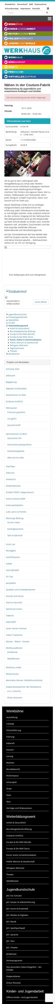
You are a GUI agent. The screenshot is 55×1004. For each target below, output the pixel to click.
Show (8, 788)
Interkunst (11, 479)
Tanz (8, 801)
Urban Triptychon (14, 635)
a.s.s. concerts (14, 691)
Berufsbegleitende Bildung (22, 331)
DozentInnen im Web (16, 395)
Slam (8, 795)
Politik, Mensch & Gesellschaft (24, 342)
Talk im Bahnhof (14, 535)
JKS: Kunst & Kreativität (17, 908)
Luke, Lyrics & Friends (16, 511)
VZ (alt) (11, 322)
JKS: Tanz (10, 941)
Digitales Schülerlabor (16, 388)
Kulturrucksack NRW (15, 498)
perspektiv (11, 583)
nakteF (9, 563)
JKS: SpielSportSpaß (15, 928)
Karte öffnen (41, 302)
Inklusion (10, 472)
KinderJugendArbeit (17, 317)
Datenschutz (40, 4)
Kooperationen (13, 976)
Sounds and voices (15, 596)
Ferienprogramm (14, 960)
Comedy (10, 723)
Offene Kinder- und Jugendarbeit (22, 997)
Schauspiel (11, 782)
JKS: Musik (11, 921)
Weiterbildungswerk (18, 325)
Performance (12, 775)
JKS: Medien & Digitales (17, 915)
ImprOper (10, 466)
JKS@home (12, 652)
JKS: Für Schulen (14, 895)
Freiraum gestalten (16, 412)
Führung (10, 736)
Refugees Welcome (19, 345)
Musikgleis (11, 550)
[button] (7, 314)
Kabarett (10, 743)
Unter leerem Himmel (16, 628)
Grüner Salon (13, 522)
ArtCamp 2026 (12, 369)
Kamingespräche (15, 529)
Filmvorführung (13, 730)
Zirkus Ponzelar (13, 982)
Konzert (10, 749)
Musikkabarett (13, 769)
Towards (10, 615)
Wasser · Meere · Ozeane (17, 641)
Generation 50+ (14, 438)
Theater (13, 351)
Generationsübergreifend (19, 444)
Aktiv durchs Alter (15, 457)
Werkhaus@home (14, 648)
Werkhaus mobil (13, 667)
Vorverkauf (22, 4)
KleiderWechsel (13, 485)
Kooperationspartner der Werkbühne (23, 687)
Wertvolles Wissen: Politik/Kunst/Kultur (24, 680)
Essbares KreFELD (14, 401)
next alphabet (12, 570)
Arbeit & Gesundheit (19, 328)
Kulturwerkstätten (14, 505)
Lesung (9, 756)
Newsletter (10, 4)
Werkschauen (12, 674)
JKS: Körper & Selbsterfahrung (20, 902)
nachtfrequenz (13, 557)
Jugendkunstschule (17, 314)
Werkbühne (13, 353)
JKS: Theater (12, 947)
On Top (9, 576)
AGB (31, 4)
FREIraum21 (11, 408)
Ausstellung (11, 717)
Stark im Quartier (14, 602)
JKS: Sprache (12, 934)
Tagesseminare (17, 348)
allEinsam (10, 375)
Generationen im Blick (16, 434)
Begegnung (11, 382)
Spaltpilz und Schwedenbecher (20, 589)
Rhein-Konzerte (14, 697)
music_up (10, 544)
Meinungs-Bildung (14, 518)
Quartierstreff (13, 425)
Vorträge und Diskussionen (19, 808)
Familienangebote (15, 451)
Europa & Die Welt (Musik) (22, 334)
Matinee (10, 762)
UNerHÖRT (11, 622)
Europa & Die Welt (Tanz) (21, 337)
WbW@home (13, 658)
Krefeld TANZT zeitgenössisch (20, 492)
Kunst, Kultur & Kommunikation (25, 339)
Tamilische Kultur (14, 609)
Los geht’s (11, 418)
